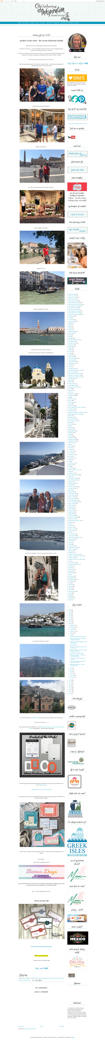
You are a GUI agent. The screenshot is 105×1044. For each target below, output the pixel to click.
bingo (69, 334)
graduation (71, 429)
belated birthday (72, 331)
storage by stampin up (73, 564)
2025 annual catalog (73, 307)
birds (69, 336)
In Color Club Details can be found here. (41, 946)
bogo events (71, 344)
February (72, 675)
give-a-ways (71, 424)
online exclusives (72, 498)
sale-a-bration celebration (74, 537)
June (71, 668)
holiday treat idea (72, 441)
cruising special (72, 368)
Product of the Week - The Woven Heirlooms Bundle (78, 655)
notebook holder (72, 483)
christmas (70, 355)
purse (69, 523)
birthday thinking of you (74, 339)
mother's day (71, 473)
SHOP (37, 22)
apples (70, 324)
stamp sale (71, 550)
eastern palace (72, 383)
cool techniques (72, 363)
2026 (70, 610)
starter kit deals (72, 562)
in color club (71, 451)
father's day (71, 398)
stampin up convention (74, 554)
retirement (71, 525)
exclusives (70, 390)
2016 (70, 684)
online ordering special (74, 502)
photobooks (71, 513)
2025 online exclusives (73, 309)
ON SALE (42, 22)
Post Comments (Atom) (30, 1028)
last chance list (72, 463)
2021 (70, 619)
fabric (69, 392)
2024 (70, 614)
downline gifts (71, 378)
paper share (71, 505)
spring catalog (71, 545)
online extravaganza (73, 500)
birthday (70, 338)
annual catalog (72, 321)
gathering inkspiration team (75, 414)
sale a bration (71, 534)
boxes (69, 348)
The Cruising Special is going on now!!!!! (77, 658)
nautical (70, 476)
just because (71, 458)
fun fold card (71, 409)
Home (41, 1026)
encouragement (72, 385)
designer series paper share (75, 377)
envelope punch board (73, 387)
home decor (71, 442)
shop (42, 25)
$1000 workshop (72, 294)
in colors (70, 453)
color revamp (71, 360)
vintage (70, 594)
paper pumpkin (72, 503)
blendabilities (71, 341)
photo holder (71, 512)
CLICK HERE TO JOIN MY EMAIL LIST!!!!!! (77, 123)
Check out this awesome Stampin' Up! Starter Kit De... (78, 662)
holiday (70, 436)
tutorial (70, 589)
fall (69, 397)
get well (70, 415)
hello (69, 434)
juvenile (70, 459)
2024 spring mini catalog (74, 306)
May (71, 670)
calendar (70, 350)
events (70, 388)
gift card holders (72, 419)
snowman (70, 540)
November (72, 627)
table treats (71, 572)
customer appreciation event (75, 370)
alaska (69, 317)
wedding (70, 596)
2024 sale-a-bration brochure (75, 304)
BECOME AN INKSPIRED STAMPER (69, 22)
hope (69, 444)
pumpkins (70, 522)
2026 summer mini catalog (74, 314)
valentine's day (72, 591)
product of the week (54, 978)
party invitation (72, 510)
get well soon (71, 417)
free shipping (71, 402)
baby (69, 326)
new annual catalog (46, 978)
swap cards (71, 569)
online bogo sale (72, 493)
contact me (37, 25)
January (72, 677)
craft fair (70, 365)
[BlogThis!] (37, 980)
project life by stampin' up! (74, 520)
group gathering (72, 431)
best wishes (71, 333)
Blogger (73, 1037)
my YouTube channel (73, 474)
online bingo (71, 491)
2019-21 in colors (37, 978)
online (69, 490)
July (71, 635)
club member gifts (72, 358)
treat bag (70, 584)
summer (70, 566)
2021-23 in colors (72, 299)
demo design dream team (74, 373)
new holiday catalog (73, 480)
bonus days (71, 346)
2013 (70, 689)
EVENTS (32, 22)
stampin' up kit (72, 557)
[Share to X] (38, 980)
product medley (72, 515)
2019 (70, 623)
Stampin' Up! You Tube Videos (75, 559)
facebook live (71, 395)
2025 (70, 612)
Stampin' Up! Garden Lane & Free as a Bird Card (78, 647)
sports (69, 542)
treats (69, 588)
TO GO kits (71, 581)
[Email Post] (33, 980)
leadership (71, 464)
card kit (70, 351)
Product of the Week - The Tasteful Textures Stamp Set (78, 639)
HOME (19, 22)
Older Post (61, 1026)
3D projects (71, 316)
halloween (70, 432)
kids (69, 461)
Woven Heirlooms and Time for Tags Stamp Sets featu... (78, 650)
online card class (72, 495)
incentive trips (71, 454)
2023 (70, 615)
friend (69, 404)
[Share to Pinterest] (41, 980)
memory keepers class (73, 469)
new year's (71, 481)
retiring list (71, 527)
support (70, 567)
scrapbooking (71, 539)
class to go (70, 356)
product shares (72, 518)
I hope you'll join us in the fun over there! (41, 789)
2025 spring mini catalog (74, 311)
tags (69, 574)
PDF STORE (25, 22)
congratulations (72, 361)
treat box (70, 586)
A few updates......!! (74, 645)
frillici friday (71, 405)
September (73, 631)
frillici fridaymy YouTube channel (76, 407)
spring (70, 544)
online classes (71, 496)
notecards (70, 485)
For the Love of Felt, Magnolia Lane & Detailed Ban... (78, 642)
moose (70, 471)
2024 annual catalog (73, 301)
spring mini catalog (73, 547)
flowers (70, 400)
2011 (70, 693)
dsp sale (70, 380)
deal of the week (72, 372)
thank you (21, 980)
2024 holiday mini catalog (74, 302)
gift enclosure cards (73, 420)
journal (70, 456)
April (71, 671)
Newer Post (21, 1026)
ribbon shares (71, 530)
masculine (70, 468)
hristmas (70, 449)
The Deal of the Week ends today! (78, 636)
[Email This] (35, 980)
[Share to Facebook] (39, 980)
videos (70, 593)
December (72, 625)
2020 (70, 621)
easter (69, 382)
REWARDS (56, 22)
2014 (70, 688)
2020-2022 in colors (73, 297)
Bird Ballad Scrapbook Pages (76, 653)
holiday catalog (72, 439)
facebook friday (72, 393)
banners (70, 328)
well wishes (71, 598)
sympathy (61, 978)
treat (69, 583)
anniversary (71, 319)
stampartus (71, 552)
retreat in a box (72, 529)
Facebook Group (35, 717)
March (71, 673)
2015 (70, 686)
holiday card (71, 437)
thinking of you (27, 980)
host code (70, 446)
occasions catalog (72, 486)
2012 (70, 691)
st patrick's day (72, 549)
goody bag (70, 427)
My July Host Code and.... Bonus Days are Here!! (77, 665)
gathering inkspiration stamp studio (26, 25)
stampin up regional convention (76, 556)
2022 (70, 617)
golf (69, 426)
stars (69, 561)
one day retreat (72, 488)
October (72, 629)
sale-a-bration (71, 535)
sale (69, 532)
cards (69, 353)
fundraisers (71, 410)
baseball (70, 329)
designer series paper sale (74, 375)
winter (70, 599)
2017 (70, 682)
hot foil (70, 447)
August (72, 633)
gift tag (70, 422)
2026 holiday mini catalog (74, 312)
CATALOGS (49, 22)
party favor (71, 508)
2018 (70, 680)
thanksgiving (71, 578)
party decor (71, 507)
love (69, 466)
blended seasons (72, 343)
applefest (70, 323)
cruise (69, 366)
